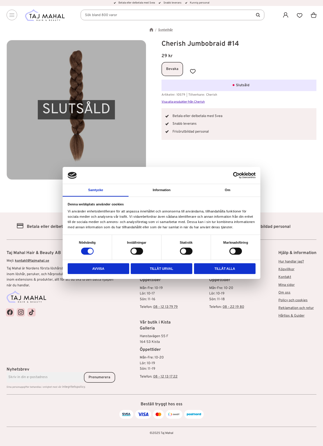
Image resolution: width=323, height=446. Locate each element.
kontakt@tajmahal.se (32, 261)
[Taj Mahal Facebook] (10, 312)
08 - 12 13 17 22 (165, 377)
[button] (299, 15)
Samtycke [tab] (95, 190)
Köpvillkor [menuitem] (286, 269)
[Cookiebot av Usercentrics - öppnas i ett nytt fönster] (236, 175)
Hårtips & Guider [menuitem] (291, 316)
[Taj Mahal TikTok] (31, 312)
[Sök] (258, 15)
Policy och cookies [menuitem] (293, 300)
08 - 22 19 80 (233, 307)
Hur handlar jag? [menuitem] (291, 262)
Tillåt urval (161, 269)
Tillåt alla (224, 269)
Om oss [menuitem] (284, 293)
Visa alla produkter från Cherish (183, 102)
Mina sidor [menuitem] (286, 285)
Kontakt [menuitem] (284, 277)
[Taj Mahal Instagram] (21, 312)
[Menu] (12, 15)
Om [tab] (227, 190)
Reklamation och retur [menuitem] (296, 308)
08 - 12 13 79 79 (165, 307)
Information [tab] (162, 190)
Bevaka (172, 69)
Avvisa (98, 269)
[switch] (137, 251)
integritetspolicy (73, 387)
